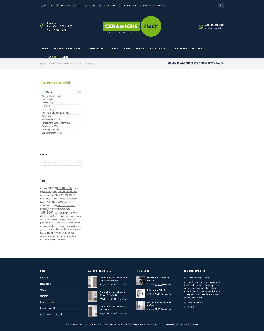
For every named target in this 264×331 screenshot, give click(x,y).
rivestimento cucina (60, 233)
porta (63, 216)
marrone (73, 202)
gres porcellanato (62, 191)
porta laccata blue (58, 220)
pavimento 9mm (70, 213)
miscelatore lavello (49, 209)
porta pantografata (73, 223)
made (67, 202)
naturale (61, 209)
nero (68, 208)
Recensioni (45, 284)
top (64, 239)
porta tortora (59, 226)
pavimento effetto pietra (50, 216)
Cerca (79, 163)
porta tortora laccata (72, 226)
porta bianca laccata (73, 216)
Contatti (44, 296)
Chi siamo (45, 277)
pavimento (59, 213)
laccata (43, 202)
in (72, 199)
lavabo (49, 202)
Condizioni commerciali (51, 314)
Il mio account (47, 302)
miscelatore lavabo (66, 205)
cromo (76, 188)
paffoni (47, 212)
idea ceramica (61, 198)
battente (43, 188)
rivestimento (58, 229)
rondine (72, 236)
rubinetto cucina (47, 239)
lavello (56, 202)
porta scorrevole (47, 226)
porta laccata (45, 220)
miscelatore (48, 205)
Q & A (43, 290)
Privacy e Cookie (48, 308)
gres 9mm (45, 191)
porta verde (44, 230)
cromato (64, 187)
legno (62, 202)
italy (75, 199)
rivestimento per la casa (54, 236)
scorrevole (58, 239)
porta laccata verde (58, 223)
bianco (52, 188)
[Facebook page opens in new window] (221, 5)
